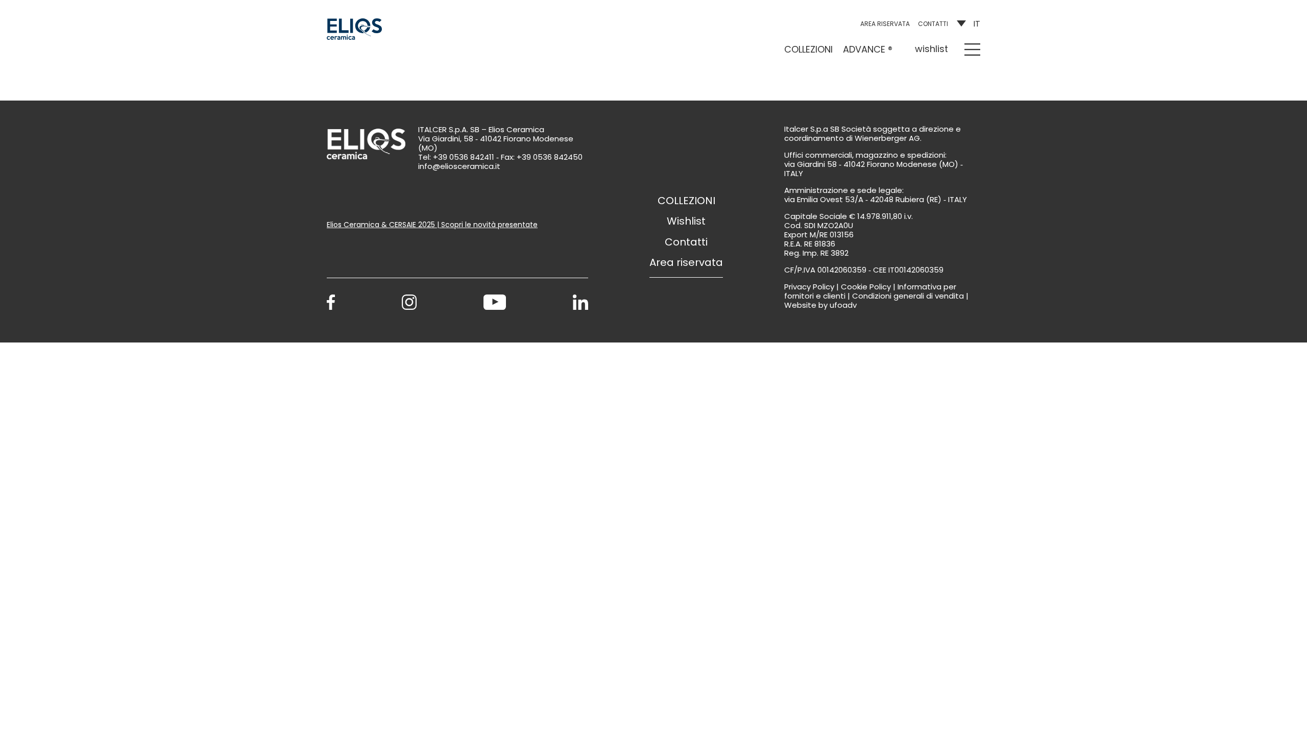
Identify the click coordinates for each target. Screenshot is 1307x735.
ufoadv (843, 305)
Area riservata (885, 23)
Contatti (686, 242)
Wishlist (686, 221)
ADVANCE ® (867, 49)
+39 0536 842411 (463, 157)
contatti (933, 23)
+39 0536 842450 (550, 157)
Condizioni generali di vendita (908, 295)
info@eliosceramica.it (459, 166)
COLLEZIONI (808, 49)
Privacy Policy (809, 286)
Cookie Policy (866, 286)
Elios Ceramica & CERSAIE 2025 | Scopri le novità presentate (432, 224)
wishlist (931, 48)
